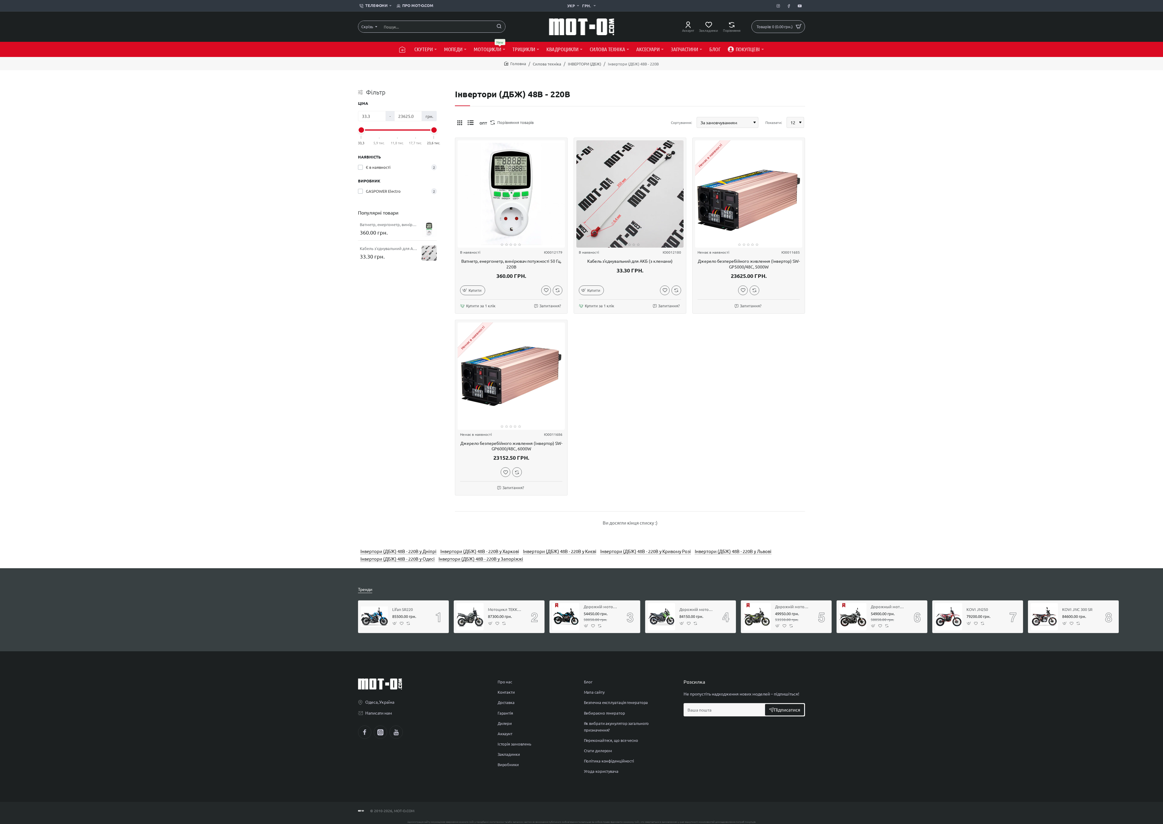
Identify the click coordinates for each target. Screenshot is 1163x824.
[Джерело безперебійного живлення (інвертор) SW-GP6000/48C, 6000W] (511, 376)
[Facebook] (364, 732)
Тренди (365, 589)
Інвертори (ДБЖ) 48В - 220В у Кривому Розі (645, 551)
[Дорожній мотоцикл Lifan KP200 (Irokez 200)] (661, 616)
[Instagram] (380, 732)
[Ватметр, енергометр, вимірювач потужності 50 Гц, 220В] (429, 229)
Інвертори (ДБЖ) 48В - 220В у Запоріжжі (481, 559)
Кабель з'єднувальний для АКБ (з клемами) (388, 248)
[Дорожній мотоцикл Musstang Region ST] (565, 616)
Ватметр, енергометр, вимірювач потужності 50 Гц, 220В (388, 224)
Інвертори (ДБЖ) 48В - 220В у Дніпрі (398, 551)
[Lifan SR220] (374, 616)
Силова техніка (547, 63)
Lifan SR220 (402, 609)
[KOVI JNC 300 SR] (1044, 616)
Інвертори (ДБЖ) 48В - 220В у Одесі (397, 559)
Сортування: (681, 122)
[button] (472, 290)
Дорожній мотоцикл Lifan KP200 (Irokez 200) (696, 609)
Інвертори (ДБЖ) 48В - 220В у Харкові (479, 551)
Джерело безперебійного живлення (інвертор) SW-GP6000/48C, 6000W (511, 445)
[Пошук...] (499, 26)
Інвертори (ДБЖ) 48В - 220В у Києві (559, 551)
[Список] (470, 122)
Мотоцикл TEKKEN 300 (505, 609)
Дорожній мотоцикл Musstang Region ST (601, 606)
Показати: (773, 122)
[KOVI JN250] (948, 616)
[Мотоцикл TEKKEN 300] (470, 616)
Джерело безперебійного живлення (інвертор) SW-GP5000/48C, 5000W (749, 263)
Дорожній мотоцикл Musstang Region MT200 (792, 606)
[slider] (361, 130)
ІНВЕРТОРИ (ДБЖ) (584, 63)
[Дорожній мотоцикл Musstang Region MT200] (757, 616)
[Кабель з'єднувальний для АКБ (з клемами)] (429, 253)
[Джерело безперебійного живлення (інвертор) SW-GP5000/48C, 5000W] (748, 194)
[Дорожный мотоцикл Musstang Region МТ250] (852, 616)
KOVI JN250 (977, 609)
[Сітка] (460, 122)
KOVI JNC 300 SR (1077, 609)
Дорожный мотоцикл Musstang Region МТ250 (888, 606)
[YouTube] (396, 732)
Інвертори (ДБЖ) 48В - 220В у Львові (733, 551)
